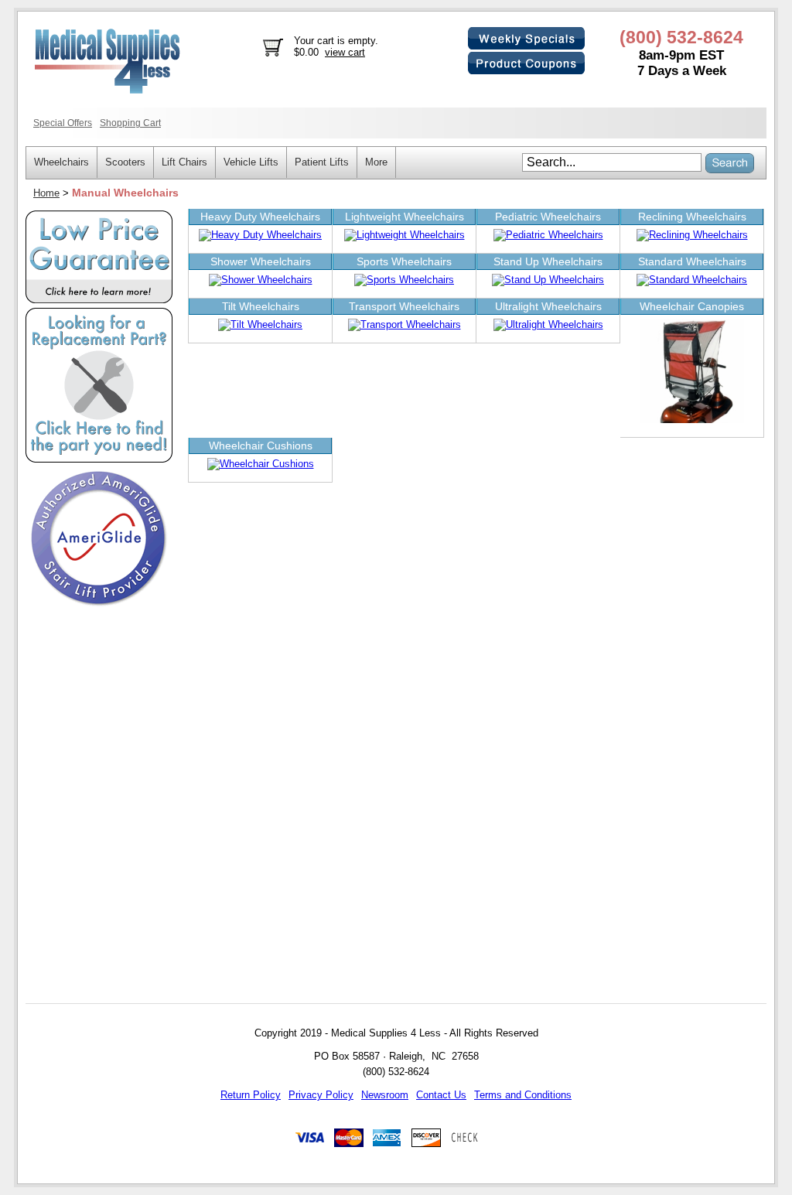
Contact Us (441, 1095)
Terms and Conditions (523, 1095)
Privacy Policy (320, 1095)
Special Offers (62, 123)
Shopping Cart (130, 123)
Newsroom (384, 1095)
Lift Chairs (184, 162)
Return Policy (250, 1095)
